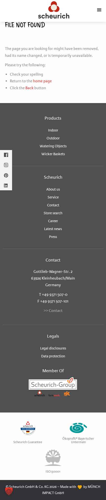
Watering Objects (53, 146)
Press (53, 237)
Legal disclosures (53, 348)
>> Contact (53, 310)
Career (53, 221)
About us (53, 189)
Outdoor (53, 138)
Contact (53, 205)
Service (53, 197)
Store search (53, 213)
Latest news (53, 229)
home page (42, 81)
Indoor (53, 130)
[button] (9, 491)
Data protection (53, 356)
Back (29, 88)
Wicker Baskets (53, 154)
